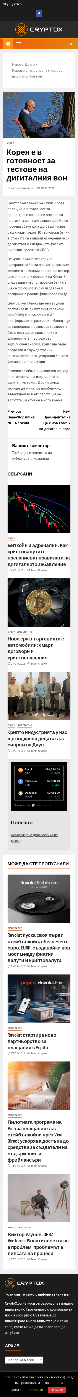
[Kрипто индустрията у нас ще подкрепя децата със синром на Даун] (39, 696)
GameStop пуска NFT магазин (21, 417)
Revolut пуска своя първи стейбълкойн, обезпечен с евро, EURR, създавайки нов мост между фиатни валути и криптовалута (39, 947)
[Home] (8, 44)
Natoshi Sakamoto (22, 188)
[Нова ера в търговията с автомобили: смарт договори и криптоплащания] (39, 602)
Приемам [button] (57, 1390)
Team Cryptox (39, 570)
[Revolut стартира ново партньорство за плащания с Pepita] (39, 998)
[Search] (71, 44)
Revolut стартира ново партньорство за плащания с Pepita (32, 1041)
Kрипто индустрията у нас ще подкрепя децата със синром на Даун (37, 738)
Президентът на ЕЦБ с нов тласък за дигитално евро (54, 420)
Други (10, 143)
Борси (11, 1227)
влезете (35, 453)
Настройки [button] (34, 1390)
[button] (18, 44)
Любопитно (24, 632)
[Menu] (18, 44)
